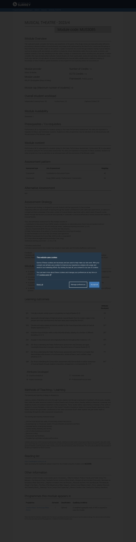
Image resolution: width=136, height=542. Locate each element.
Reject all (40, 285)
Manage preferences (78, 285)
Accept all (94, 285)
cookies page (44, 275)
